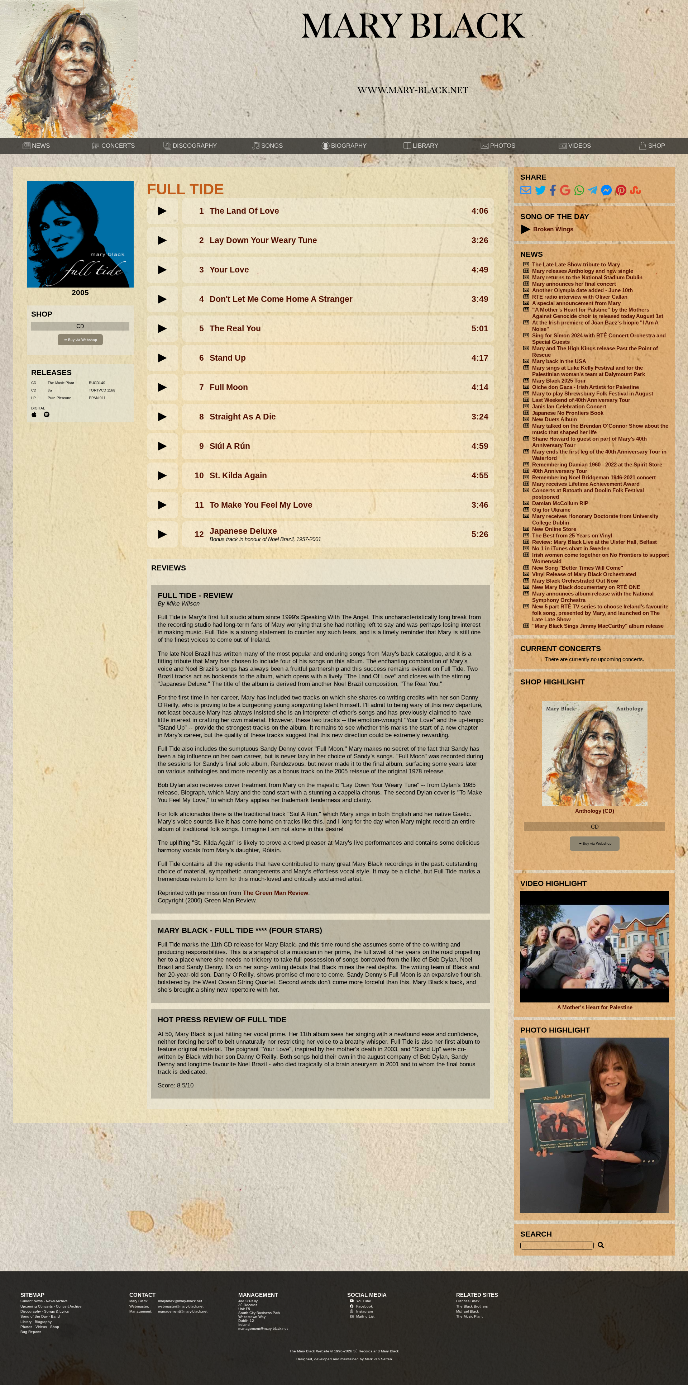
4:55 (480, 475)
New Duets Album (554, 419)
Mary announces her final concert (574, 284)
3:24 (480, 416)
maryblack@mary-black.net (180, 1301)
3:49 (480, 299)
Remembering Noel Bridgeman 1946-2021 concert (594, 477)
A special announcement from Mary (576, 303)
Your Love (229, 269)
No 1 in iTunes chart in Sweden (571, 548)
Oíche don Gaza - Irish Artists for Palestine (585, 387)
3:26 (480, 240)
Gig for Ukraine (551, 510)
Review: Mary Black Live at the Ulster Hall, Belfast (594, 542)
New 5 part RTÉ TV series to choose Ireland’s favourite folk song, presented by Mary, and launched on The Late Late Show (600, 612)
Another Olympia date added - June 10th (582, 290)
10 (199, 475)
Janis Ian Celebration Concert (569, 406)
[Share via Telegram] (592, 190)
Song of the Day (34, 1316)
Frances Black (467, 1301)
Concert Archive (69, 1306)
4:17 (480, 357)
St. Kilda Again (238, 475)
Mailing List (365, 1316)
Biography (43, 1322)
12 (199, 534)
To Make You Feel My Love (261, 504)
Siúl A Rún (230, 446)
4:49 (480, 269)
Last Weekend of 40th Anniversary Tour (581, 400)
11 (199, 504)
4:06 (480, 210)
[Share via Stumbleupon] (635, 190)
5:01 (480, 328)
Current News (31, 1301)
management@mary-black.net (182, 1311)
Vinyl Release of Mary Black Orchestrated (584, 574)
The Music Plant (469, 1316)
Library (26, 1322)
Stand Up (228, 357)
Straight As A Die (243, 416)
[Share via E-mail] (525, 190)
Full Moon (229, 387)
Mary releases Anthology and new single (582, 271)
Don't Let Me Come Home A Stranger (281, 299)
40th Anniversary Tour (559, 471)
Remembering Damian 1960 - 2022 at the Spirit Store (597, 464)
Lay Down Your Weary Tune (263, 240)
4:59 (480, 446)
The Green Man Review (275, 892)
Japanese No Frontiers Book (567, 413)
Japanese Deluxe (243, 531)
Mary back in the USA (559, 361)
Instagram (364, 1311)
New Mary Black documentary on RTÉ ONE (586, 587)
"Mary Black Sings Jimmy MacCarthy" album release (598, 626)
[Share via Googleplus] (565, 190)
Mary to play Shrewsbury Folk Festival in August (592, 393)
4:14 (480, 387)
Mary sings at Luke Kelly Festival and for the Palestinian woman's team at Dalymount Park (588, 371)
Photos (26, 1327)
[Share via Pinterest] (621, 190)
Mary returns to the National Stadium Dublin (587, 277)
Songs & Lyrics (56, 1311)
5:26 (480, 534)
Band (55, 1316)
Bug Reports (30, 1332)
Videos (41, 1327)
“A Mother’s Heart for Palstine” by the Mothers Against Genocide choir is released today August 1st (597, 313)
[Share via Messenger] (606, 190)
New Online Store (554, 529)
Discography (30, 1311)
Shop (54, 1327)
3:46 (480, 504)
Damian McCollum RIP (560, 503)
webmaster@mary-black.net (181, 1306)
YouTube (363, 1301)
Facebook (364, 1306)
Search (536, 1234)
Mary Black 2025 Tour (559, 381)
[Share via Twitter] (540, 190)
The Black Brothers (472, 1306)
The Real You (235, 328)
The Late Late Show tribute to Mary (576, 264)
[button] (162, 211)
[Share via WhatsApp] (579, 190)
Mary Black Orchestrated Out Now (575, 581)
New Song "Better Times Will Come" (577, 568)
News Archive (57, 1301)
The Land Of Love (244, 210)
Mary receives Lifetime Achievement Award (586, 484)
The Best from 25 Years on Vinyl (572, 535)
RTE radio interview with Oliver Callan (579, 297)
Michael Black (467, 1311)
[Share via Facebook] (552, 190)
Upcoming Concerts (36, 1306)
